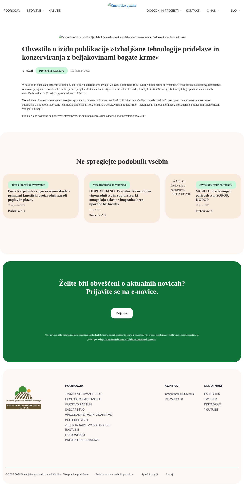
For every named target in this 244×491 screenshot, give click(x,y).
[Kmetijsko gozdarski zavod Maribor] (122, 4)
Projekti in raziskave (51, 70)
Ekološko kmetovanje (83, 399)
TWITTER (210, 399)
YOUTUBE (211, 409)
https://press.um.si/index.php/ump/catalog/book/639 (116, 115)
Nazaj (29, 70)
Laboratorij (75, 434)
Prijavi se (122, 313)
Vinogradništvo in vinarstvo (109, 184)
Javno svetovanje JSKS (83, 394)
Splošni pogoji (149, 474)
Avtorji (169, 474)
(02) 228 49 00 (174, 399)
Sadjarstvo (74, 409)
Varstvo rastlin (78, 404)
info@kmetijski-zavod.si (180, 394)
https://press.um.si (74, 115)
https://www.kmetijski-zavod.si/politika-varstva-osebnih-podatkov (128, 339)
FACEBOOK (212, 394)
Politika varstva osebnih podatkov (115, 474)
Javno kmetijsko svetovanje (28, 184)
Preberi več (15, 210)
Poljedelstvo (76, 420)
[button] (13, 10)
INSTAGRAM (212, 404)
